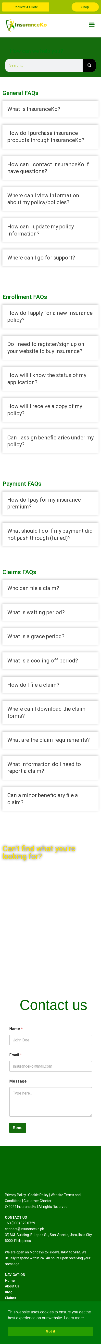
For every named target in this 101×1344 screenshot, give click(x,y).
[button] (91, 24)
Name (16, 1028)
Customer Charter (37, 1201)
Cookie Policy (38, 1195)
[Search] (89, 65)
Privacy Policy (15, 1195)
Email (15, 1055)
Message (18, 1081)
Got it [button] (50, 1331)
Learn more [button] (74, 1318)
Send (18, 1127)
